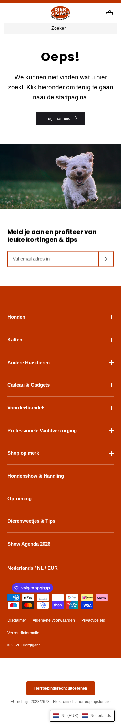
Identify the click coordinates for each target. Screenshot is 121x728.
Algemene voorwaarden (54, 620)
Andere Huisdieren (28, 362)
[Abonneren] (106, 259)
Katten (14, 339)
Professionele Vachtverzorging (42, 430)
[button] (11, 13)
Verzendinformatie (23, 633)
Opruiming (19, 498)
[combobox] (60, 28)
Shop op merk (23, 453)
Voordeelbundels (26, 407)
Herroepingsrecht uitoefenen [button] (60, 688)
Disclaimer (16, 620)
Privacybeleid (93, 620)
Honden (16, 317)
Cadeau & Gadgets (28, 385)
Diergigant (30, 645)
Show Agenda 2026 (28, 544)
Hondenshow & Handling (35, 476)
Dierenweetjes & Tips (31, 521)
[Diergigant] (61, 13)
